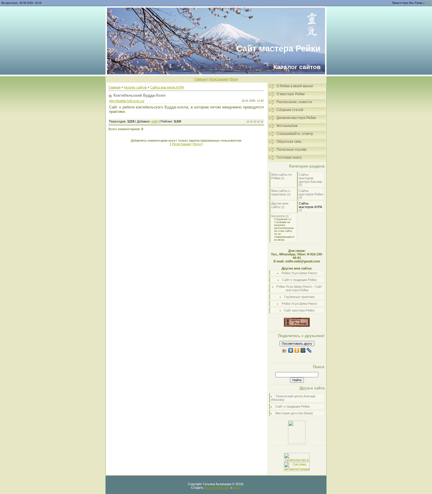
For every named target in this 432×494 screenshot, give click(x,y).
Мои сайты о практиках (280, 192)
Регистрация (218, 79)
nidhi (154, 121)
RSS (428, 2)
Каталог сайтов (135, 87)
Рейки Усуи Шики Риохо (299, 273)
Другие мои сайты (279, 205)
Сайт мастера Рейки (299, 310)
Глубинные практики (299, 297)
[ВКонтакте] (291, 350)
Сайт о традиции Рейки (299, 280)
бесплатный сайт (217, 487)
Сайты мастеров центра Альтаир (310, 178)
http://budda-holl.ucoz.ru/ (126, 101)
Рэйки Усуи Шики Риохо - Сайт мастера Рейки (299, 288)
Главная (200, 79)
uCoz (237, 487)
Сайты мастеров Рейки (311, 192)
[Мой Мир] (303, 350)
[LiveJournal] (309, 350)
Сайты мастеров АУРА (167, 87)
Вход (234, 79)
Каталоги (277, 216)
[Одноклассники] (297, 350)
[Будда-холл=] (297, 443)
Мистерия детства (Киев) (294, 413)
